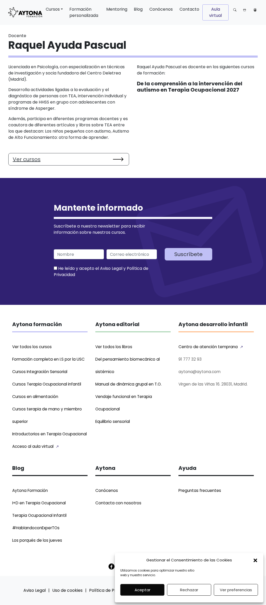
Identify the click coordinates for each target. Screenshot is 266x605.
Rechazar (189, 590)
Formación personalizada (83, 12)
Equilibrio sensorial (112, 421)
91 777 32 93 (190, 359)
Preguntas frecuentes (199, 490)
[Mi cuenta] (255, 9)
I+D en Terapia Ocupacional (39, 503)
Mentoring (116, 9)
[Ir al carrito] (245, 9)
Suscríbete (188, 254)
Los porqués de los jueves (37, 540)
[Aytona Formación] (25, 12)
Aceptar (142, 590)
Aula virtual (215, 12)
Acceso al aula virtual (33, 446)
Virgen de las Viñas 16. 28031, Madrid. (213, 384)
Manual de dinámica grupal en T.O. (128, 384)
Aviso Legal (111, 268)
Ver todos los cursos (32, 346)
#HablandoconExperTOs (35, 528)
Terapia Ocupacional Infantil (39, 515)
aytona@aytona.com (199, 371)
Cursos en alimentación (35, 396)
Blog (138, 9)
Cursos (53, 9)
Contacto (189, 9)
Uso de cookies (67, 590)
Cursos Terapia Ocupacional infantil (46, 384)
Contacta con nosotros (118, 503)
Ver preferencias (236, 590)
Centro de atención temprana (208, 346)
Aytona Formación (30, 490)
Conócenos (161, 9)
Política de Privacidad (111, 590)
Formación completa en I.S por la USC (48, 359)
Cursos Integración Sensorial (39, 371)
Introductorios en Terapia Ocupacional (49, 434)
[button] (255, 560)
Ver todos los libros (113, 346)
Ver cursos (27, 159)
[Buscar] (235, 9)
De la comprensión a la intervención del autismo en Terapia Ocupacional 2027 (189, 86)
